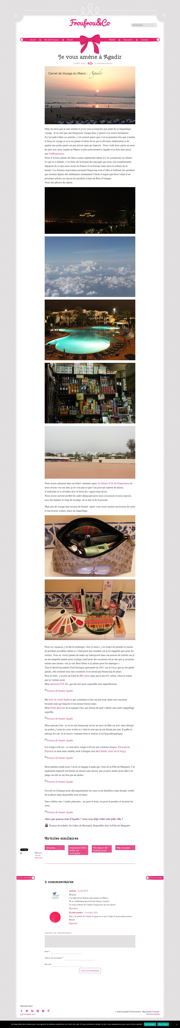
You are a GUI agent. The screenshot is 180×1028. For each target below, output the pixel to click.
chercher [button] (155, 25)
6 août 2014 (83, 890)
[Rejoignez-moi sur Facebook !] (21, 1011)
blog (113, 667)
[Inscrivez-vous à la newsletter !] (37, 1011)
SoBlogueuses (56, 153)
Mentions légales (153, 1014)
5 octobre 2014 (91, 912)
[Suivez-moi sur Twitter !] (27, 1011)
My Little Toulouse (51, 39)
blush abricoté (57, 707)
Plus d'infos (163, 1024)
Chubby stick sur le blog (112, 751)
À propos (144, 39)
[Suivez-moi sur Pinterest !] (48, 1011)
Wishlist (112, 39)
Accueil (33, 39)
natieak (72, 890)
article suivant (155, 878)
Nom (47, 951)
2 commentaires (103, 63)
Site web (48, 964)
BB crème (85, 675)
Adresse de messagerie (54, 957)
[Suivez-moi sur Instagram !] (43, 1011)
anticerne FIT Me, (59, 684)
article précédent (25, 878)
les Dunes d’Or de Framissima (113, 483)
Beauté (70, 39)
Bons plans (128, 39)
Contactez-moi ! (29, 1014)
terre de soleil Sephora (60, 699)
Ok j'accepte (150, 1024)
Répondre (73, 908)
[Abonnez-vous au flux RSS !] (32, 1011)
